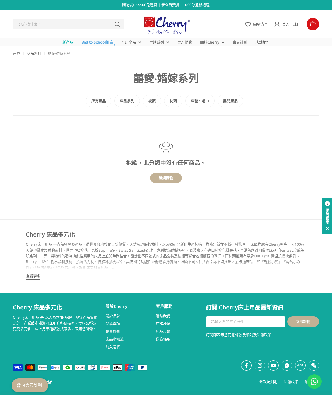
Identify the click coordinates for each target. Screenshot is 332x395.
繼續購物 (166, 177)
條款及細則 (244, 334)
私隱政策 (264, 334)
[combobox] (69, 24)
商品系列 (34, 53)
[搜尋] (117, 24)
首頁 (16, 53)
